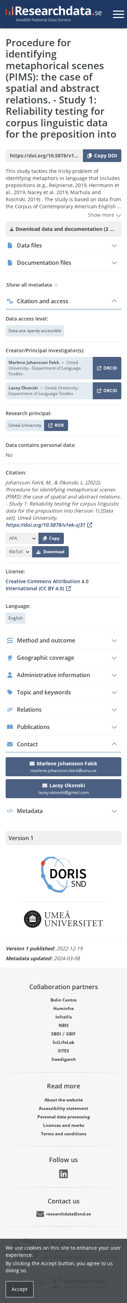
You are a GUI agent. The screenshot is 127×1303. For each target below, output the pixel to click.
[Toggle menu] (118, 14)
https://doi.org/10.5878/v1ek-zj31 (45, 524)
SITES (63, 1051)
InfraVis (63, 1017)
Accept (20, 1289)
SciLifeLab (63, 1042)
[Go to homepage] (52, 14)
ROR (58, 426)
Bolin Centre (63, 1000)
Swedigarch (64, 1059)
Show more (102, 214)
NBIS (64, 1025)
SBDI (56, 1034)
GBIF (71, 1034)
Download (54, 552)
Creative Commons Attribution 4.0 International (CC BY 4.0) (47, 585)
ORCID (109, 369)
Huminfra (63, 1008)
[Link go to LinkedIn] (63, 1174)
